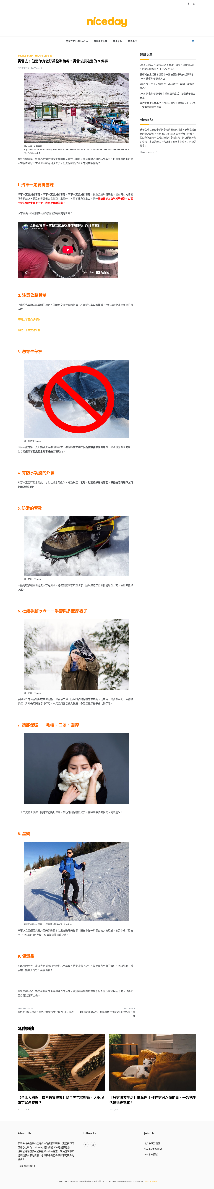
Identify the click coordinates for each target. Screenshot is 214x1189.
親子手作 (132, 41)
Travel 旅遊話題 (25, 55)
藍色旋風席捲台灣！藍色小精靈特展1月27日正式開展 (46, 1011)
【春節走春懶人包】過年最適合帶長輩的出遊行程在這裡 (107, 1013)
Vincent (38, 68)
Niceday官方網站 (153, 1148)
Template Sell (150, 1181)
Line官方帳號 (151, 1154)
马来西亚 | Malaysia (77, 41)
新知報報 (39, 55)
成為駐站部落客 (152, 1143)
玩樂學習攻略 (100, 41)
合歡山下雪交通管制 (29, 330)
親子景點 (117, 41)
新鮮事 (48, 55)
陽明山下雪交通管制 (29, 319)
